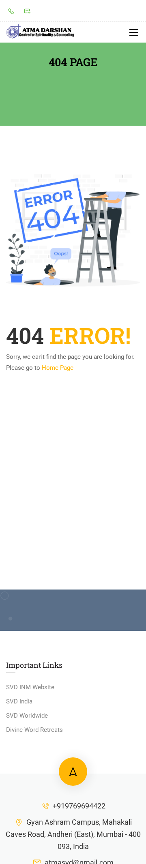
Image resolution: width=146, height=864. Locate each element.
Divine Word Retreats (34, 729)
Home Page (57, 367)
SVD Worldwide (27, 715)
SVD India (19, 701)
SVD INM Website (30, 687)
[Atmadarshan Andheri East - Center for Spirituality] (40, 32)
